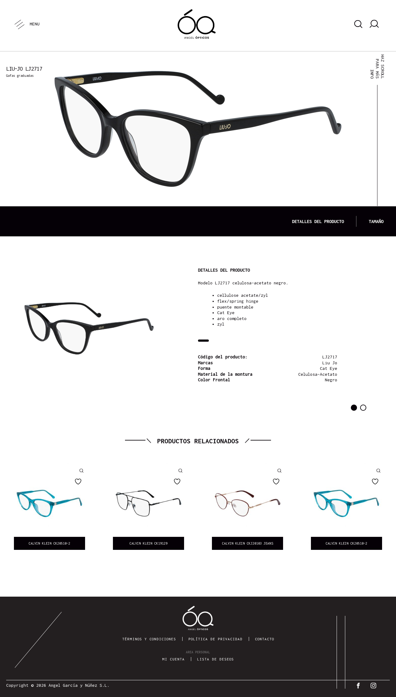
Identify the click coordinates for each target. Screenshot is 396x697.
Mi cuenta (173, 659)
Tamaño (376, 221)
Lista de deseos (215, 659)
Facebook (359, 685)
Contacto (264, 639)
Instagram (375, 685)
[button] (354, 408)
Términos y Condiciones (149, 639)
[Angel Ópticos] (197, 24)
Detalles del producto (318, 221)
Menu (34, 23)
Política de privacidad (215, 639)
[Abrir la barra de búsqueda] (357, 24)
